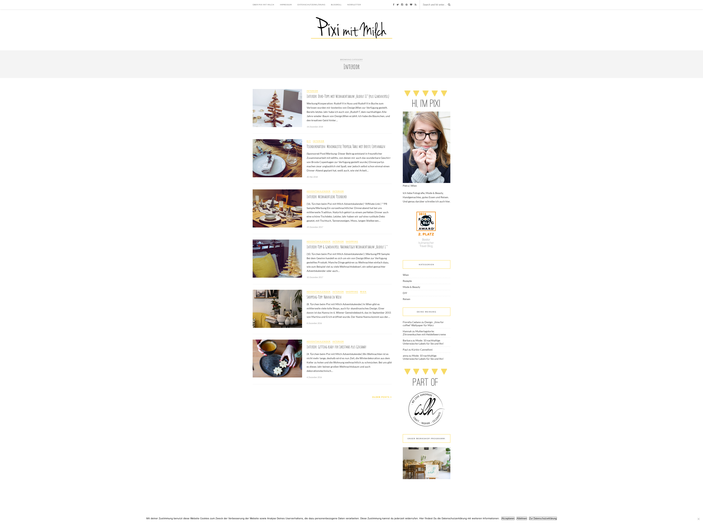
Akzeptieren (508, 518)
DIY (309, 141)
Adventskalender (318, 191)
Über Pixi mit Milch (263, 4)
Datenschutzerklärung (311, 4)
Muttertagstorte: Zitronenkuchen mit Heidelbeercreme (424, 333)
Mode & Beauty (411, 286)
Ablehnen (522, 518)
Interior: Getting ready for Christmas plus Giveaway (336, 346)
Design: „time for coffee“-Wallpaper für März (423, 324)
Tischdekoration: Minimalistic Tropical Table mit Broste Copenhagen (346, 146)
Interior (312, 91)
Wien (363, 291)
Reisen (406, 299)
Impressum (286, 4)
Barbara (407, 340)
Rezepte (407, 280)
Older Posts (381, 397)
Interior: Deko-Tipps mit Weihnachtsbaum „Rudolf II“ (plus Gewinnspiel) (348, 96)
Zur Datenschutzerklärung (543, 518)
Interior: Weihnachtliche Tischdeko (327, 196)
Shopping (352, 241)
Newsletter (354, 4)
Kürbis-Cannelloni (422, 349)
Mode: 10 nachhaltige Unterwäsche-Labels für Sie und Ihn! (423, 342)
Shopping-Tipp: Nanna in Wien (324, 297)
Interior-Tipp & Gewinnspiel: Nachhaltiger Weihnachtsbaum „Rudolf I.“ (347, 246)
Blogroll (336, 4)
